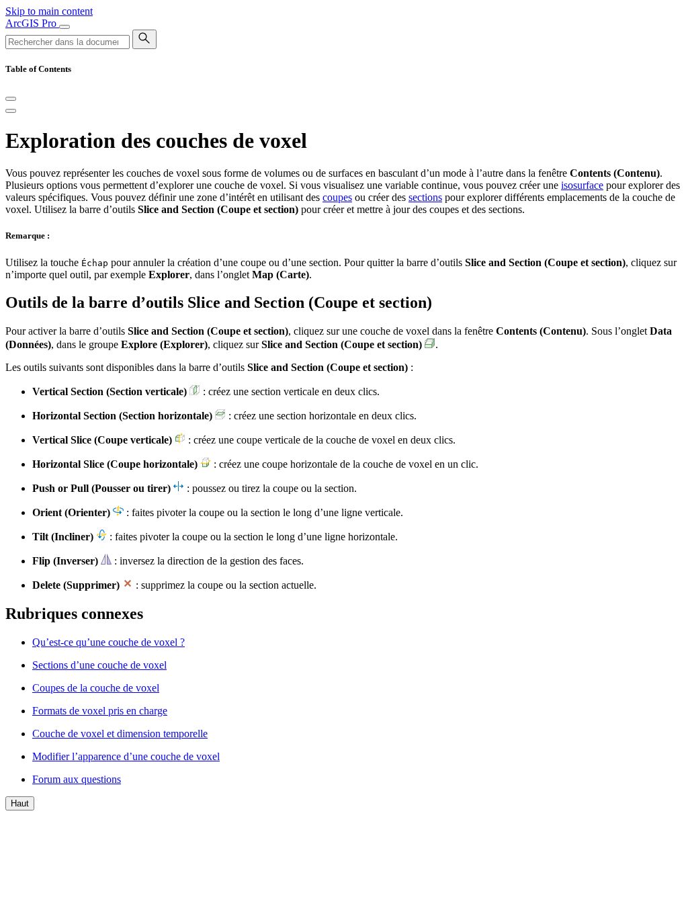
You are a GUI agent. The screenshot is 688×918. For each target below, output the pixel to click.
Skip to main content (49, 11)
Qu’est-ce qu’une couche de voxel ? (108, 642)
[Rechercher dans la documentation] (144, 39)
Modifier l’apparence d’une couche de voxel (126, 756)
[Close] (10, 99)
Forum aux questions (76, 779)
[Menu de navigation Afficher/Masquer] (64, 27)
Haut (20, 803)
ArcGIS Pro (32, 23)
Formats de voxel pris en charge (99, 710)
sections (425, 197)
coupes (337, 197)
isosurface (582, 185)
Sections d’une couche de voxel (99, 665)
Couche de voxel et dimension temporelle (120, 733)
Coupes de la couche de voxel (95, 688)
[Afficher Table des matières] (10, 111)
